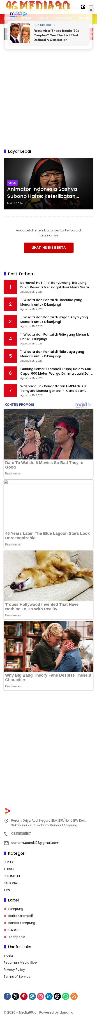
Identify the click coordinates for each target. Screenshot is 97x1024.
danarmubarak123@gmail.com (35, 842)
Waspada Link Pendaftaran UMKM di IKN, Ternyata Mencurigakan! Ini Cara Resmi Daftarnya (53, 388)
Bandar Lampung (21, 923)
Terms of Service (17, 976)
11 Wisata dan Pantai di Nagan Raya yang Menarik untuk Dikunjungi (54, 319)
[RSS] (74, 996)
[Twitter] (15, 996)
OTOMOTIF (12, 876)
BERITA (9, 862)
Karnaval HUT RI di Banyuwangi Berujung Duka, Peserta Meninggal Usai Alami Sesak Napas (55, 285)
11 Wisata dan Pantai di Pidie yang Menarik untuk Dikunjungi (54, 336)
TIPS (7, 890)
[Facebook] (7, 996)
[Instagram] (40, 996)
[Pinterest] (24, 996)
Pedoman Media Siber (21, 962)
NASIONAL (11, 883)
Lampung (15, 908)
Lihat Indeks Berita (49, 247)
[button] (83, 7)
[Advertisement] (48, 93)
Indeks (9, 955)
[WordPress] (32, 996)
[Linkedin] (49, 996)
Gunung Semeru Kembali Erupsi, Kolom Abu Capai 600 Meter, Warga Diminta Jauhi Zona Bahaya (56, 371)
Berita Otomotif (20, 915)
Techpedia (16, 937)
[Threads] (57, 996)
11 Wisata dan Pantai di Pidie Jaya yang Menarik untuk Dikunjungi (52, 354)
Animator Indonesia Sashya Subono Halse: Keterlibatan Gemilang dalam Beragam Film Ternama (46, 193)
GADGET (14, 930)
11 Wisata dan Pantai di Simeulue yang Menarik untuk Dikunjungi (51, 302)
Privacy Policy (14, 969)
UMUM (12, 182)
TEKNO (9, 869)
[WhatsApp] (65, 996)
